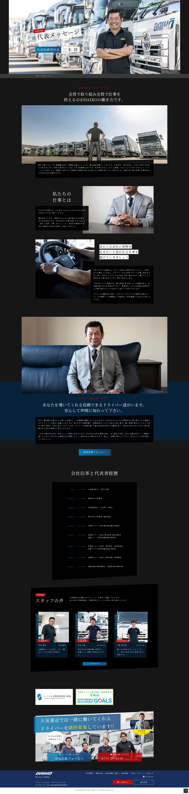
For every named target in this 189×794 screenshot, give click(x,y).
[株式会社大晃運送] (44, 773)
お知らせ (150, 773)
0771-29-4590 (119, 757)
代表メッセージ (137, 773)
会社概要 (89, 773)
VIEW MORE (94, 663)
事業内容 (99, 773)
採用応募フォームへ (94, 452)
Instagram (149, 776)
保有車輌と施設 (112, 773)
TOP (186, 791)
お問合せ (124, 782)
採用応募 (143, 782)
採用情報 (124, 773)
